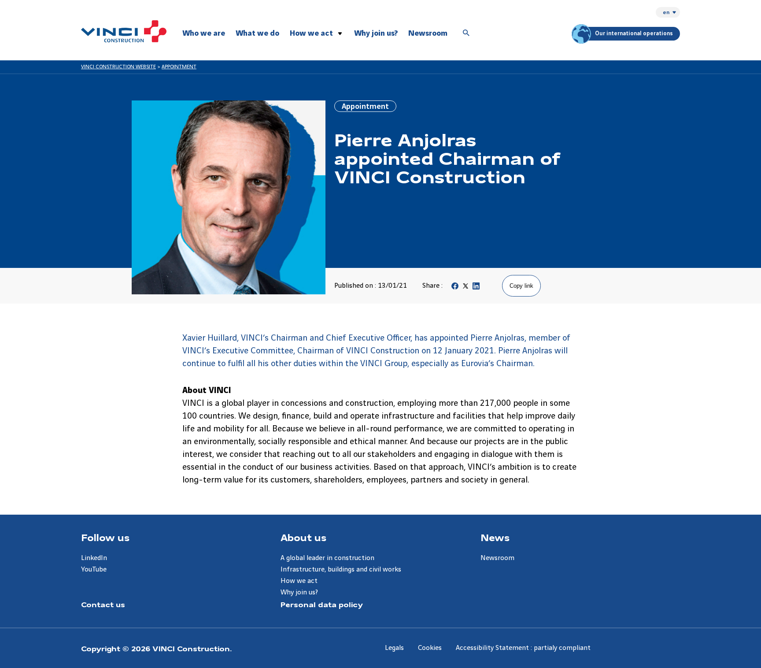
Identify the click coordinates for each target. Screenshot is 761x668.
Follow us (105, 537)
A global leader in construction (327, 558)
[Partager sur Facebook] (454, 288)
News (495, 537)
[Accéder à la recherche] (466, 33)
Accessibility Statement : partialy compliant (523, 648)
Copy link (521, 285)
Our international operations (634, 33)
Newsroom (427, 33)
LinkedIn (94, 558)
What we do (257, 33)
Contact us (103, 604)
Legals (394, 648)
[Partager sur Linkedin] (476, 288)
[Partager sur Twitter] (465, 288)
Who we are (203, 33)
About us (303, 537)
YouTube (94, 569)
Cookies (430, 648)
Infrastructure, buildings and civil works (341, 569)
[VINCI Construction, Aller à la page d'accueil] (123, 31)
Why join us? (376, 33)
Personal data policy (322, 604)
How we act (311, 33)
